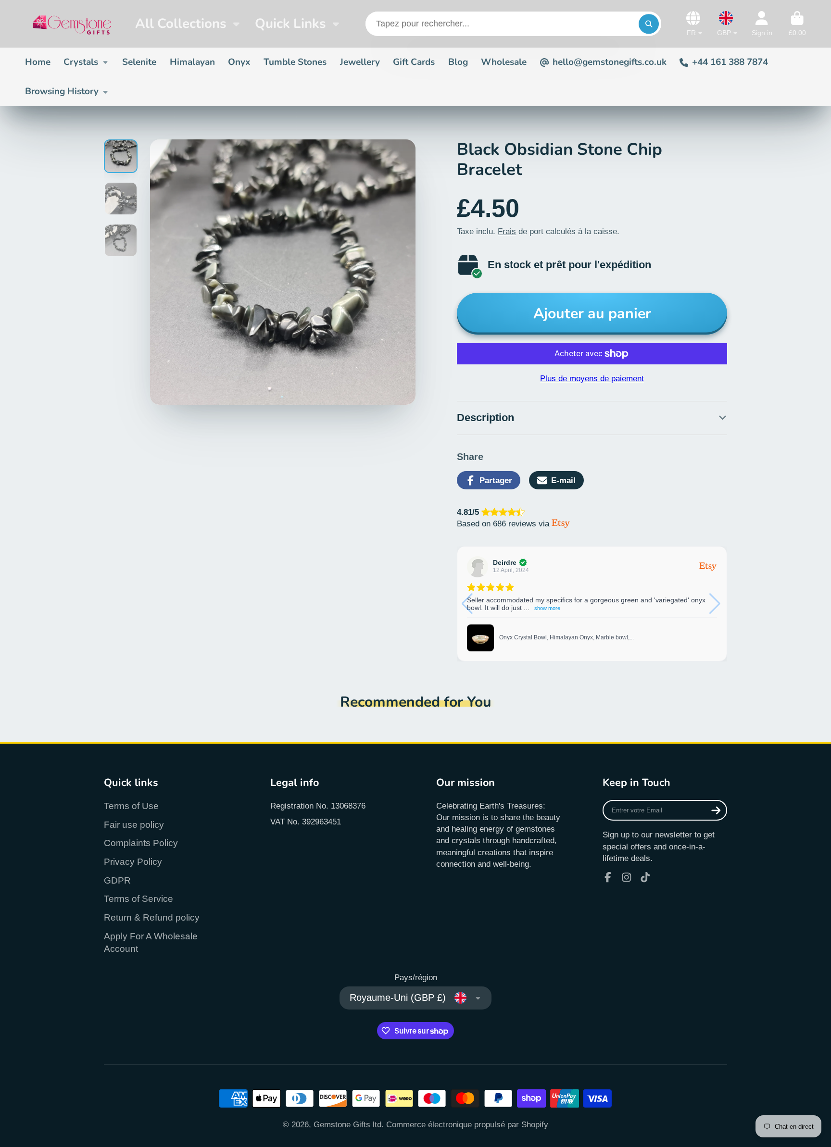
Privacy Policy (133, 862)
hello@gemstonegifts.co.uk (610, 62)
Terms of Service (138, 899)
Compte (762, 24)
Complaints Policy (141, 843)
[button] (715, 603)
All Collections (180, 23)
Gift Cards (414, 62)
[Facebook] (608, 877)
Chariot (797, 24)
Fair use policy (134, 825)
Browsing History (62, 91)
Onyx (239, 62)
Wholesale (504, 62)
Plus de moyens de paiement (592, 378)
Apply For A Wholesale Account (151, 942)
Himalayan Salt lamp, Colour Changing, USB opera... (569, 629)
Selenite (139, 62)
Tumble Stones (295, 62)
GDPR (117, 880)
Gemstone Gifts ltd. (349, 1124)
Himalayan (192, 62)
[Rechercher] (648, 24)
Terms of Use (131, 806)
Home (37, 62)
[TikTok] (645, 877)
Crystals (80, 62)
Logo (72, 24)
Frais (507, 231)
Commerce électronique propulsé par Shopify (467, 1124)
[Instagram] (626, 877)
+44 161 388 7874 (730, 62)
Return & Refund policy (152, 917)
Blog (458, 62)
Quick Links (290, 23)
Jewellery (360, 62)
